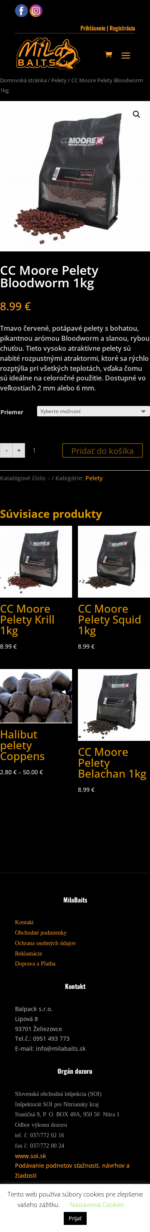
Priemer (11, 412)
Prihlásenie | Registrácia (107, 27)
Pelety (59, 80)
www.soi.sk (30, 1156)
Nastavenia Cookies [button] (97, 1204)
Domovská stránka (23, 80)
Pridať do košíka (102, 450)
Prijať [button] (75, 1218)
